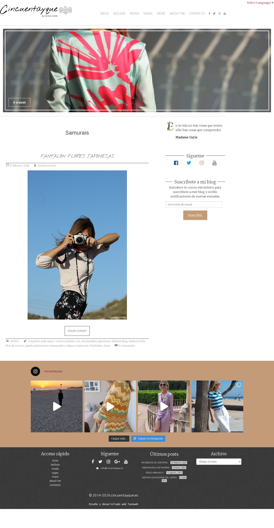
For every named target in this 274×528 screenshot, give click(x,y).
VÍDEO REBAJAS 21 (155, 473)
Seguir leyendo (77, 330)
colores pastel (65, 341)
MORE (161, 13)
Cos (77, 341)
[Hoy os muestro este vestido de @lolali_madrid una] (164, 406)
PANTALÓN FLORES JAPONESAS (77, 156)
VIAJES (147, 13)
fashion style (137, 341)
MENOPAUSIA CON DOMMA (155, 467)
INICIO (104, 13)
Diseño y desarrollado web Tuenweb (113, 504)
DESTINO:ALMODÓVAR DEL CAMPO (159, 477)
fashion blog (120, 341)
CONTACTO (197, 13)
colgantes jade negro (41, 341)
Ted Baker (96, 345)
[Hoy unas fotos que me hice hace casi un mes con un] (217, 406)
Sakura (70, 345)
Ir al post (19, 102)
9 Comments (126, 345)
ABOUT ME (177, 13)
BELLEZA (119, 13)
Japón (29, 345)
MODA (134, 13)
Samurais (82, 345)
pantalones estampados (49, 345)
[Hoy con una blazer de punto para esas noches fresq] (110, 406)
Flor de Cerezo (15, 345)
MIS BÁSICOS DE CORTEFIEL (154, 462)
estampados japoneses (96, 341)
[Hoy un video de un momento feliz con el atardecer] (57, 406)
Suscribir (195, 215)
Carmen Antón (46, 165)
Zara (107, 345)
